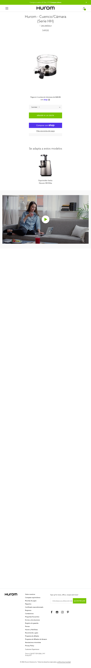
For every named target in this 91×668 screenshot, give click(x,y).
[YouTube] (57, 612)
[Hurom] (45, 8)
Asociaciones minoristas (33, 642)
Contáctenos (29, 614)
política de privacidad (64, 662)
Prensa (27, 626)
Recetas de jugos (30, 601)
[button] (86, 2)
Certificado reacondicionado (34, 607)
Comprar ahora (55, 2)
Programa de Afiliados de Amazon (36, 639)
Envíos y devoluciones (32, 620)
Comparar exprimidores (32, 597)
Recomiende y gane (31, 633)
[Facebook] (51, 612)
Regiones (28, 610)
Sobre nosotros (30, 594)
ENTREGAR (80, 601)
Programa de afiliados (32, 636)
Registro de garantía (31, 623)
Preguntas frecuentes (32, 617)
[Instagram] (62, 612)
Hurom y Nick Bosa (31, 630)
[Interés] (68, 612)
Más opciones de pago (45, 131)
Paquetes (28, 604)
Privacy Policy (29, 646)
